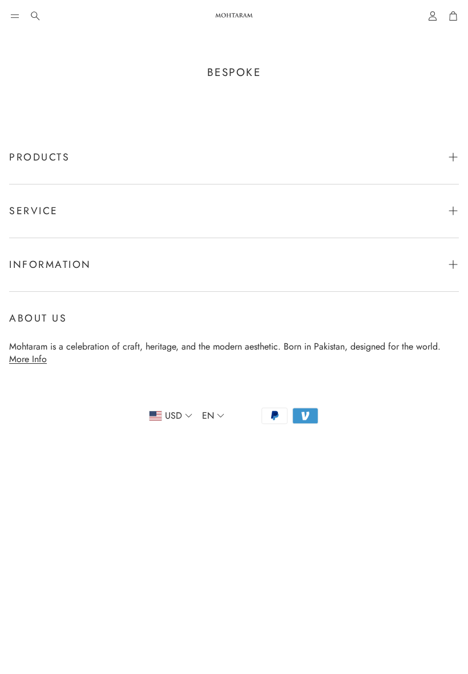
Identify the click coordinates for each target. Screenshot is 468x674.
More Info (28, 359)
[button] (15, 16)
